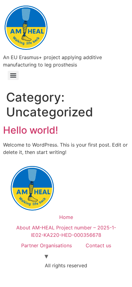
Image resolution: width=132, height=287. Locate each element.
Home (66, 217)
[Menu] (13, 75)
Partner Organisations (46, 245)
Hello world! (30, 130)
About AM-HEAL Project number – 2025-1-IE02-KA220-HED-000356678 (66, 231)
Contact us (98, 245)
